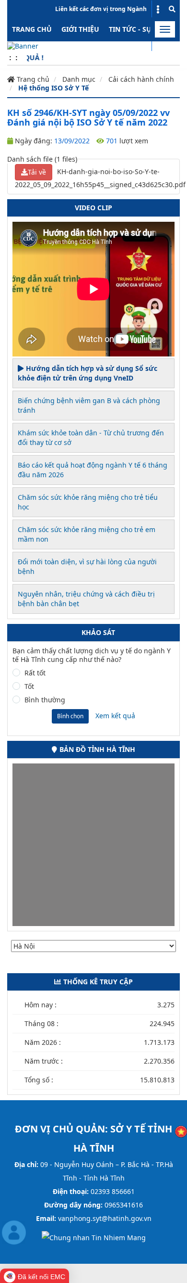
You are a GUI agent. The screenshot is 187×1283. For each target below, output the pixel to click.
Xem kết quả (115, 715)
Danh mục (78, 79)
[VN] (181, 1130)
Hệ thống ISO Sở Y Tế (53, 87)
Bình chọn (70, 716)
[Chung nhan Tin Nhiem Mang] (94, 1236)
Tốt (29, 686)
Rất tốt (35, 673)
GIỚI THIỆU (80, 29)
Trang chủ (32, 29)
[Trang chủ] (22, 45)
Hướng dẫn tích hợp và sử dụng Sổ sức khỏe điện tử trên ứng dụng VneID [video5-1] (87, 373)
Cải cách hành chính (141, 79)
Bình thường (44, 700)
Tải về (37, 172)
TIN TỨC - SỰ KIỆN (139, 29)
